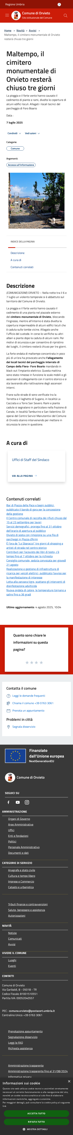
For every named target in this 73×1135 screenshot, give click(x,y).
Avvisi (32, 30)
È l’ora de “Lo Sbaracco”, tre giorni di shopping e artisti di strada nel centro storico (34, 545)
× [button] (69, 1081)
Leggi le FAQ (15, 1043)
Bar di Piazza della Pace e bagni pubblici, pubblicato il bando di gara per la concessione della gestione (33, 509)
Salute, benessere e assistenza (26, 910)
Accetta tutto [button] (36, 1113)
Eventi (12, 966)
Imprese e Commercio (21, 881)
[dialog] (36, 1106)
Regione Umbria (14, 4)
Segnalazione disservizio (22, 1037)
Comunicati (15, 938)
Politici (12, 841)
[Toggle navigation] (7, 15)
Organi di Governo (19, 819)
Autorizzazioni (16, 915)
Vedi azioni (31, 133)
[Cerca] (65, 15)
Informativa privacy (20, 1077)
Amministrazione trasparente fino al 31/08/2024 (38, 1071)
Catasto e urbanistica (21, 887)
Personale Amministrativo (24, 847)
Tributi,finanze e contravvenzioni (28, 904)
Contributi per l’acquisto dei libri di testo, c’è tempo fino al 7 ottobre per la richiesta (32, 554)
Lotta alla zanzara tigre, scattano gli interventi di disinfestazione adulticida (35, 584)
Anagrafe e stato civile (21, 870)
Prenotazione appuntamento (25, 1031)
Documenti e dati (18, 853)
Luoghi (12, 960)
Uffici (11, 830)
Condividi (13, 133)
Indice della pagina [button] (23, 241)
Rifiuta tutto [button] (36, 1121)
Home (7, 30)
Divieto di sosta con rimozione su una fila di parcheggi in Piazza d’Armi (32, 537)
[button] (36, 1129)
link (4, 1106)
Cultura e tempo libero (21, 876)
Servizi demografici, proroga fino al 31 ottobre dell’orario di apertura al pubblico (33, 528)
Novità (20, 30)
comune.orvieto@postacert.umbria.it (32, 1011)
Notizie (12, 933)
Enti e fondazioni (18, 836)
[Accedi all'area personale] (59, 4)
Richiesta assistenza (20, 1048)
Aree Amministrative (20, 824)
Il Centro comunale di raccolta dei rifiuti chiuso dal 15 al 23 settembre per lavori (36, 520)
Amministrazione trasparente (26, 1065)
